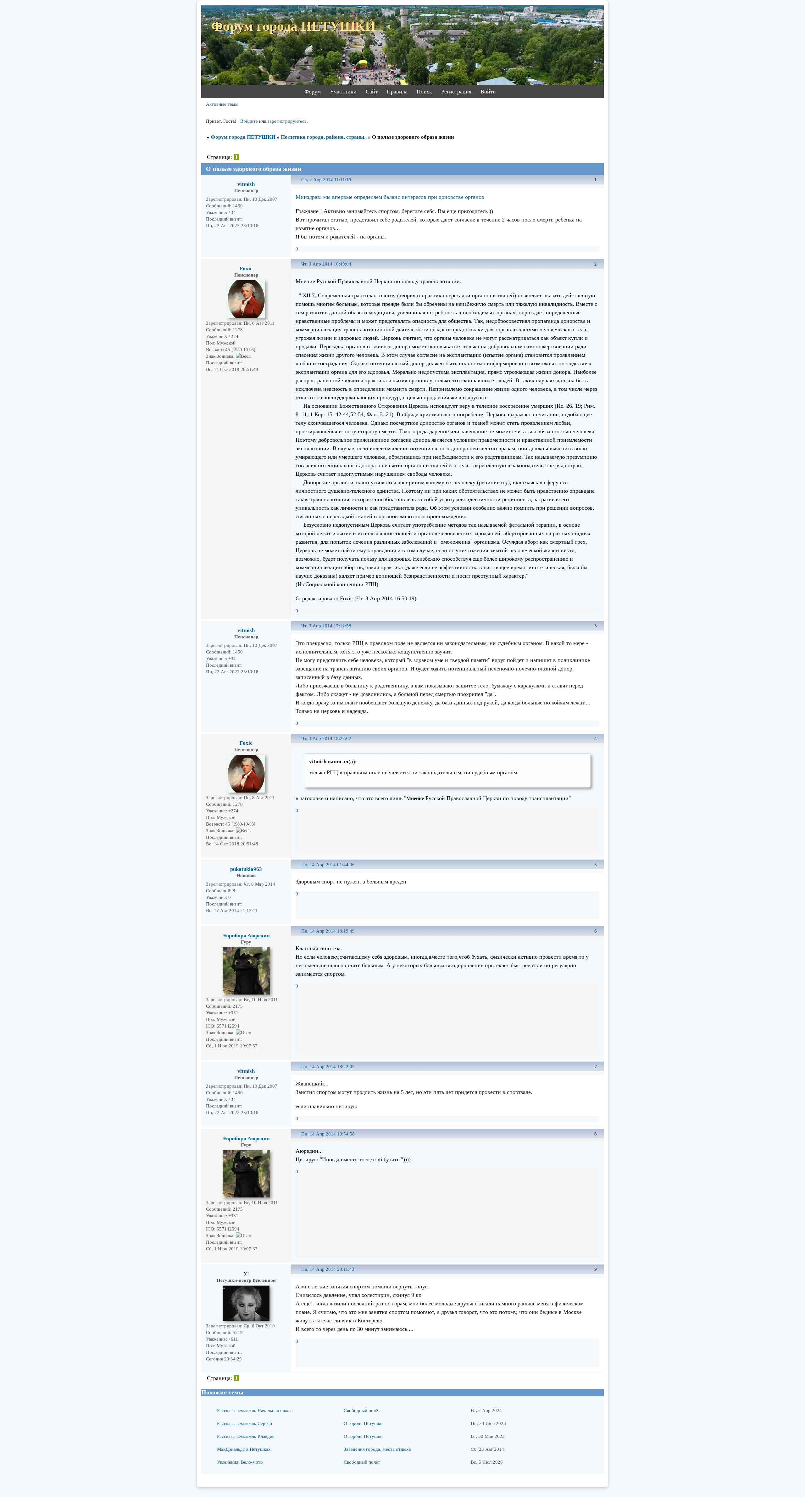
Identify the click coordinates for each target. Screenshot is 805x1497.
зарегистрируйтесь (287, 121)
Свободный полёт (362, 1410)
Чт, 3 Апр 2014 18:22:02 (326, 738)
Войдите (249, 121)
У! (246, 1274)
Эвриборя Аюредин (246, 936)
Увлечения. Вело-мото (240, 1462)
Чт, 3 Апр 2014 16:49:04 (326, 263)
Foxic (246, 269)
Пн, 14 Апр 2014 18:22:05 (328, 1066)
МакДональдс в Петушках (244, 1449)
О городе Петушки (363, 1423)
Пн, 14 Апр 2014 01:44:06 (328, 864)
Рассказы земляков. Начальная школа (255, 1410)
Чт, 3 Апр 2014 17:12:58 (326, 625)
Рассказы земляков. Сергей (244, 1423)
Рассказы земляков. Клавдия (246, 1436)
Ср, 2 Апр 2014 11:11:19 (326, 179)
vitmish (246, 184)
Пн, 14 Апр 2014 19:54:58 (328, 1133)
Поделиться (298, 183)
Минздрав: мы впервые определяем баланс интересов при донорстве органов (390, 197)
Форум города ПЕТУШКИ (243, 137)
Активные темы (222, 104)
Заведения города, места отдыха (377, 1449)
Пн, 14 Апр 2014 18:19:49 (328, 931)
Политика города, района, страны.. (324, 137)
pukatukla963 (246, 869)
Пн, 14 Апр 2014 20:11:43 (327, 1269)
